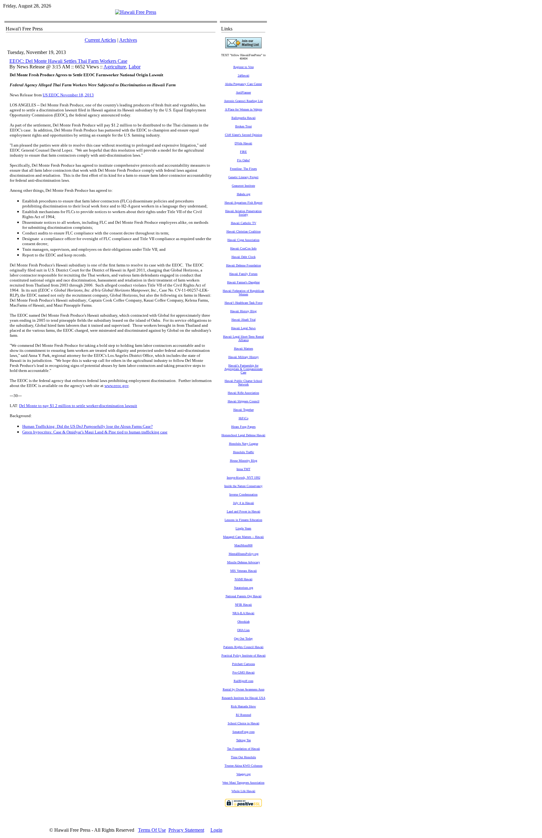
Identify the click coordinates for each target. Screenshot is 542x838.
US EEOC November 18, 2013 (68, 95)
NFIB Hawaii (243, 604)
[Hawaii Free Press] (135, 12)
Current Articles (100, 40)
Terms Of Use (152, 830)
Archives (128, 40)
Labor (135, 66)
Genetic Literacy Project (243, 177)
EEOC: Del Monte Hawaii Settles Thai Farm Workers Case (68, 61)
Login (216, 830)
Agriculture (115, 66)
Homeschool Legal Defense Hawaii (243, 435)
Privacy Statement (186, 830)
